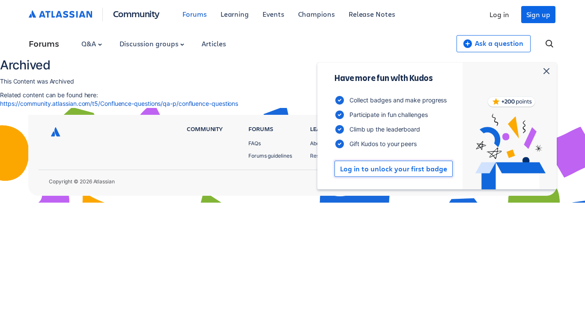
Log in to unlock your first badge (393, 168)
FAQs (254, 143)
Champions (316, 13)
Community (136, 13)
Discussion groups (149, 43)
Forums (194, 13)
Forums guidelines (270, 156)
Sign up (538, 14)
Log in (499, 14)
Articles (214, 43)
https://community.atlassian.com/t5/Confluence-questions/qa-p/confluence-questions (119, 103)
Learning (235, 13)
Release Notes (372, 13)
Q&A (89, 43)
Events (273, 13)
